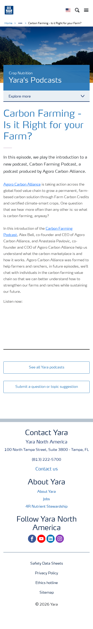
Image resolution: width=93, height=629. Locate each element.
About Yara (46, 492)
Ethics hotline (46, 583)
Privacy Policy (46, 573)
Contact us (46, 469)
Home (8, 23)
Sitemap (47, 593)
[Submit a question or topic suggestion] (46, 382)
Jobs (46, 499)
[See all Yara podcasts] (46, 363)
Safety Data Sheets (46, 563)
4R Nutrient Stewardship (46, 507)
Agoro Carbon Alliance (22, 184)
